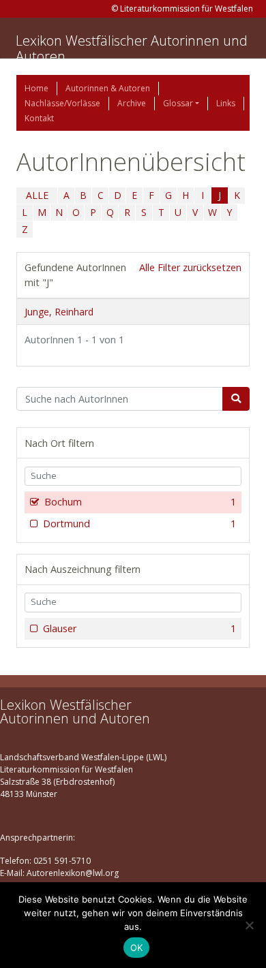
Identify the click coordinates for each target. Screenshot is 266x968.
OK (136, 947)
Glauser (139, 628)
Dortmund (139, 523)
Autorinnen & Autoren (107, 88)
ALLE (37, 195)
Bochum (140, 501)
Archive (131, 103)
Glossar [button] (178, 103)
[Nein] (249, 925)
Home (36, 88)
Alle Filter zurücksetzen (190, 267)
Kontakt (39, 118)
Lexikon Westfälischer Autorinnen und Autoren (132, 48)
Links (225, 103)
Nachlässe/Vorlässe (62, 103)
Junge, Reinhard (59, 311)
